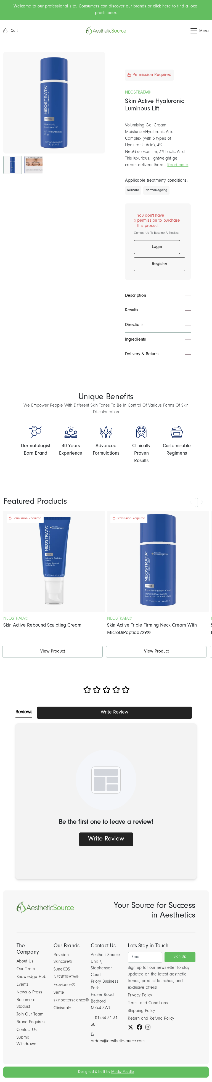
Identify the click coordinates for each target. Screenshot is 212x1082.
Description (135, 296)
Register (159, 264)
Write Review (114, 712)
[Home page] (106, 30)
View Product (52, 651)
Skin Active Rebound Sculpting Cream (42, 625)
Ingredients (135, 340)
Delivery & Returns (142, 354)
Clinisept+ (62, 1008)
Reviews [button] (23, 712)
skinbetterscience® (71, 1000)
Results (131, 310)
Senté (59, 993)
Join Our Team (30, 1014)
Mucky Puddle (122, 1072)
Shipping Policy (141, 1011)
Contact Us (27, 1030)
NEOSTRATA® (66, 977)
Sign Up (180, 957)
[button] (174, 31)
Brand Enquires (31, 1022)
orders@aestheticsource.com (118, 1041)
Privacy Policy (140, 995)
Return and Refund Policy (151, 1019)
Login (157, 247)
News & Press (29, 992)
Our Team (26, 969)
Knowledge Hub (31, 977)
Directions (134, 325)
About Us (25, 961)
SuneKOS (62, 969)
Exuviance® (64, 985)
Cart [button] (14, 31)
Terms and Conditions (148, 1003)
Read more (177, 165)
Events (22, 985)
